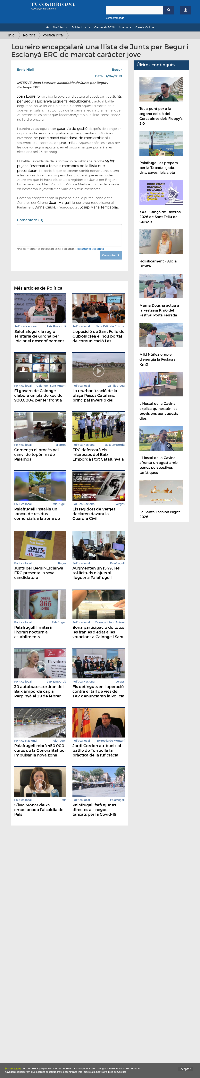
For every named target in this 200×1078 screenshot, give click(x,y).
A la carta (125, 27)
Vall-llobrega (116, 385)
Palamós (60, 444)
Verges (120, 504)
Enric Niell (25, 70)
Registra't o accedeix (89, 249)
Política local (53, 35)
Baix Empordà (56, 326)
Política (29, 35)
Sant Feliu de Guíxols (110, 326)
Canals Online (145, 27)
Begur (117, 70)
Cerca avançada (115, 17)
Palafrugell (59, 504)
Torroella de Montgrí (111, 740)
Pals (63, 800)
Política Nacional (25, 326)
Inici (11, 35)
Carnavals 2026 (104, 27)
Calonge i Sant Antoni (51, 385)
